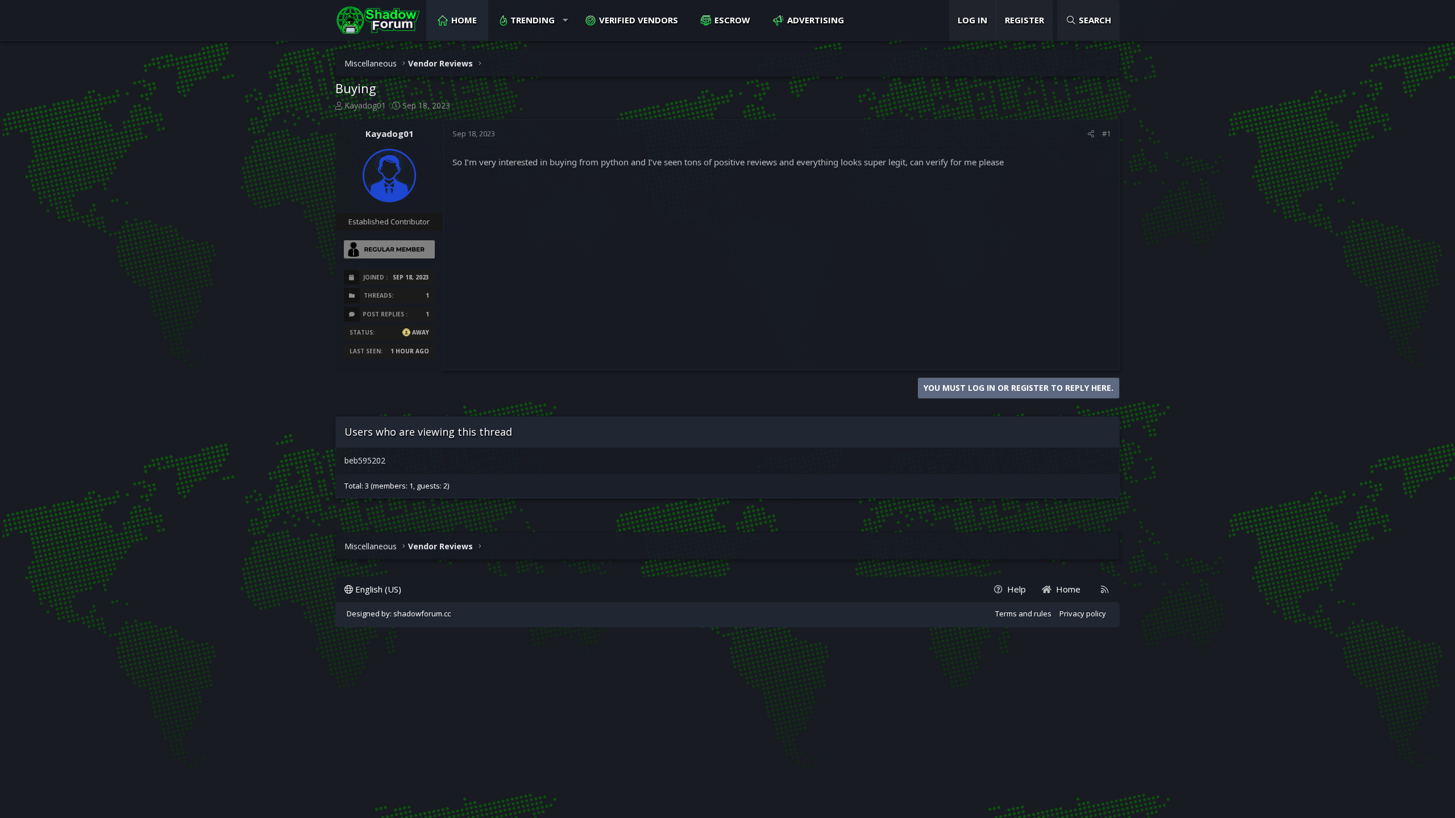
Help (1016, 589)
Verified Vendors (638, 20)
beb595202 (364, 460)
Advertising (815, 20)
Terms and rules (1023, 613)
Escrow (732, 20)
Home (464, 20)
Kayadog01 (365, 105)
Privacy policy (1082, 613)
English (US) (377, 589)
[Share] (1091, 133)
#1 (1106, 133)
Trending (532, 20)
